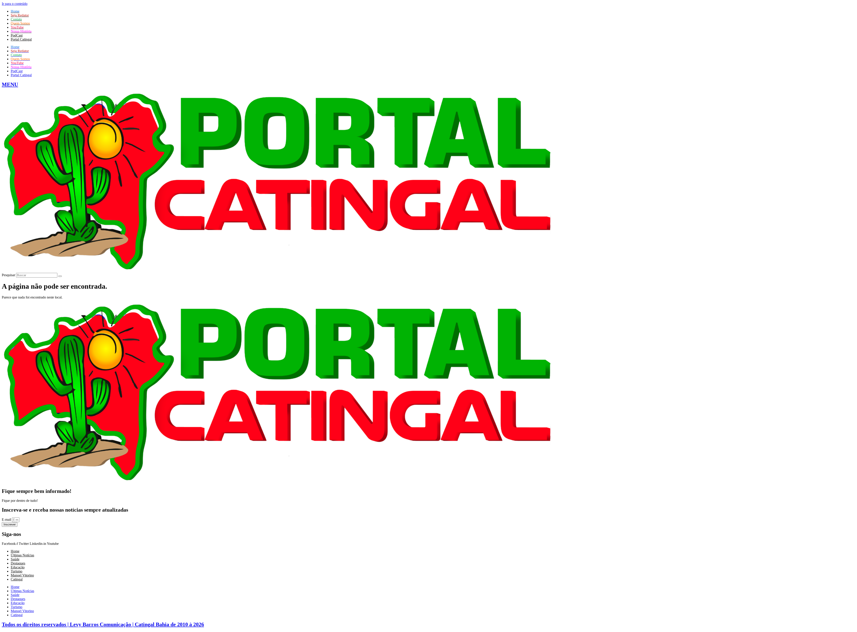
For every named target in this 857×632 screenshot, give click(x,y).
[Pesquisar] (60, 276)
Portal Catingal (21, 39)
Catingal (17, 579)
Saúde (15, 559)
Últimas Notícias (22, 555)
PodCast (17, 35)
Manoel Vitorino (22, 575)
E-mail (7, 519)
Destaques (18, 563)
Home (15, 551)
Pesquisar (8, 275)
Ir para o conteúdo (14, 4)
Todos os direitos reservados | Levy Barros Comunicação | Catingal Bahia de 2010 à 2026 (103, 624)
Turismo (16, 571)
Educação (18, 567)
